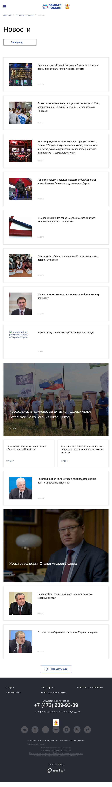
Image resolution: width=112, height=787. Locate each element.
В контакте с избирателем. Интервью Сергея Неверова (67, 632)
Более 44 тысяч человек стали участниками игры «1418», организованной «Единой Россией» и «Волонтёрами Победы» (68, 107)
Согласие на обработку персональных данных (56, 756)
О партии (10, 687)
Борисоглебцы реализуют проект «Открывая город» (65, 332)
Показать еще (59, 669)
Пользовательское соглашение (56, 748)
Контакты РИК (13, 692)
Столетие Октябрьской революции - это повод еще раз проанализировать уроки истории (82, 449)
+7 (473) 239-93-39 (56, 705)
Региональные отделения (89, 687)
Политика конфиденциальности (56, 750)
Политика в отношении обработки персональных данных (56, 753)
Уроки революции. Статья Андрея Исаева (43, 563)
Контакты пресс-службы (53, 692)
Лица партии (47, 687)
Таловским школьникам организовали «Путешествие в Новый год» (26, 448)
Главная (7, 15)
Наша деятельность (24, 15)
